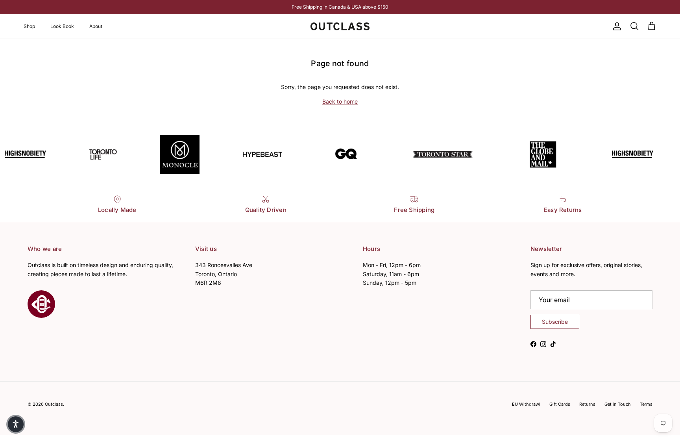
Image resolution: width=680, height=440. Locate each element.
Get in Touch (617, 404)
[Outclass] (340, 26)
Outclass (54, 404)
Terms (646, 404)
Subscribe (555, 321)
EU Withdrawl (526, 404)
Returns (587, 404)
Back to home (340, 101)
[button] (15, 424)
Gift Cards (559, 404)
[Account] (615, 26)
